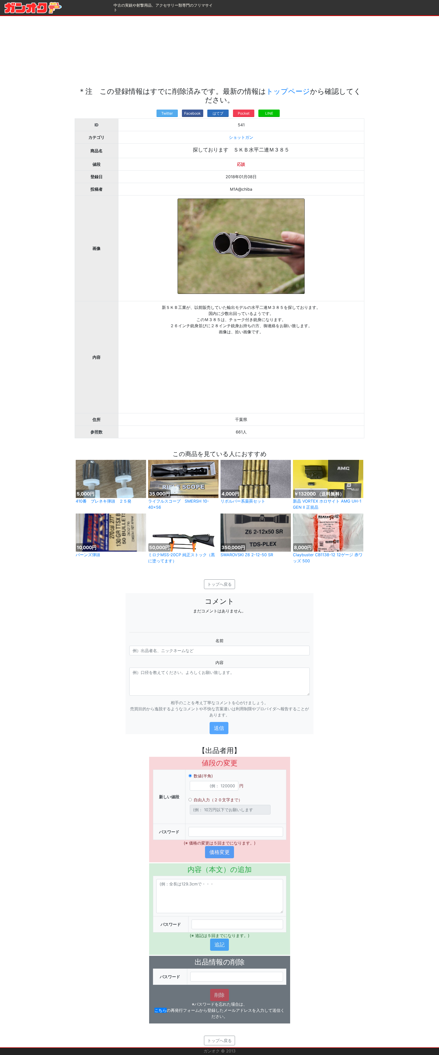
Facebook (192, 113)
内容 (219, 662)
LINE (269, 113)
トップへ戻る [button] (219, 584)
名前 (219, 640)
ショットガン (241, 137)
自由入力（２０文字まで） (218, 799)
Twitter (167, 113)
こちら (160, 1010)
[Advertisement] (219, 51)
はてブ (218, 113)
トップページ (288, 91)
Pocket (243, 113)
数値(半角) (203, 775)
